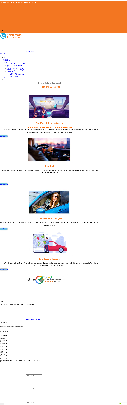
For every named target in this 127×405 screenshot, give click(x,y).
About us (5, 59)
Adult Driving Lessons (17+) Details (17, 70)
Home (5, 57)
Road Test (9, 67)
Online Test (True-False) (17, 74)
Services (5, 62)
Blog (4, 77)
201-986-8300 (30, 51)
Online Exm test (14, 76)
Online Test (10, 71)
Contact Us (6, 60)
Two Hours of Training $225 (15, 68)
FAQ (4, 79)
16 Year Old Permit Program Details (17, 63)
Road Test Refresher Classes (14, 65)
